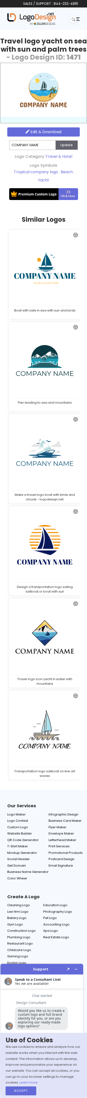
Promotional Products (66, 852)
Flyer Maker (57, 827)
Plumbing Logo (18, 937)
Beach (67, 172)
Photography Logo (57, 911)
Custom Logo (17, 827)
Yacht (43, 180)
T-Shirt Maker (17, 846)
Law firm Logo (18, 911)
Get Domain (16, 865)
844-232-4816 (66, 3)
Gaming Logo (17, 956)
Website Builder (19, 833)
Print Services (59, 846)
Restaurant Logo (20, 943)
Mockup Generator (22, 852)
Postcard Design (61, 859)
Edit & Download (45, 132)
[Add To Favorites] (75, 236)
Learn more (29, 1082)
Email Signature (61, 865)
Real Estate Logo (56, 937)
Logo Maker (16, 814)
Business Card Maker (65, 820)
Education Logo (55, 905)
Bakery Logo (17, 918)
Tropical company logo (36, 172)
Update (66, 145)
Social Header (18, 859)
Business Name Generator (28, 872)
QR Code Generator (23, 840)
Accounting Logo (56, 924)
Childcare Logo (19, 950)
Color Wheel (17, 878)
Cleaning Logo (18, 905)
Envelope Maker (61, 833)
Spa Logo (50, 930)
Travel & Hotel (58, 156)
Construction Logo (21, 930)
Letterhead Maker (62, 840)
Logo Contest (17, 820)
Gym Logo (15, 924)
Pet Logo (50, 918)
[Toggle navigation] (77, 18)
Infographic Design (63, 814)
